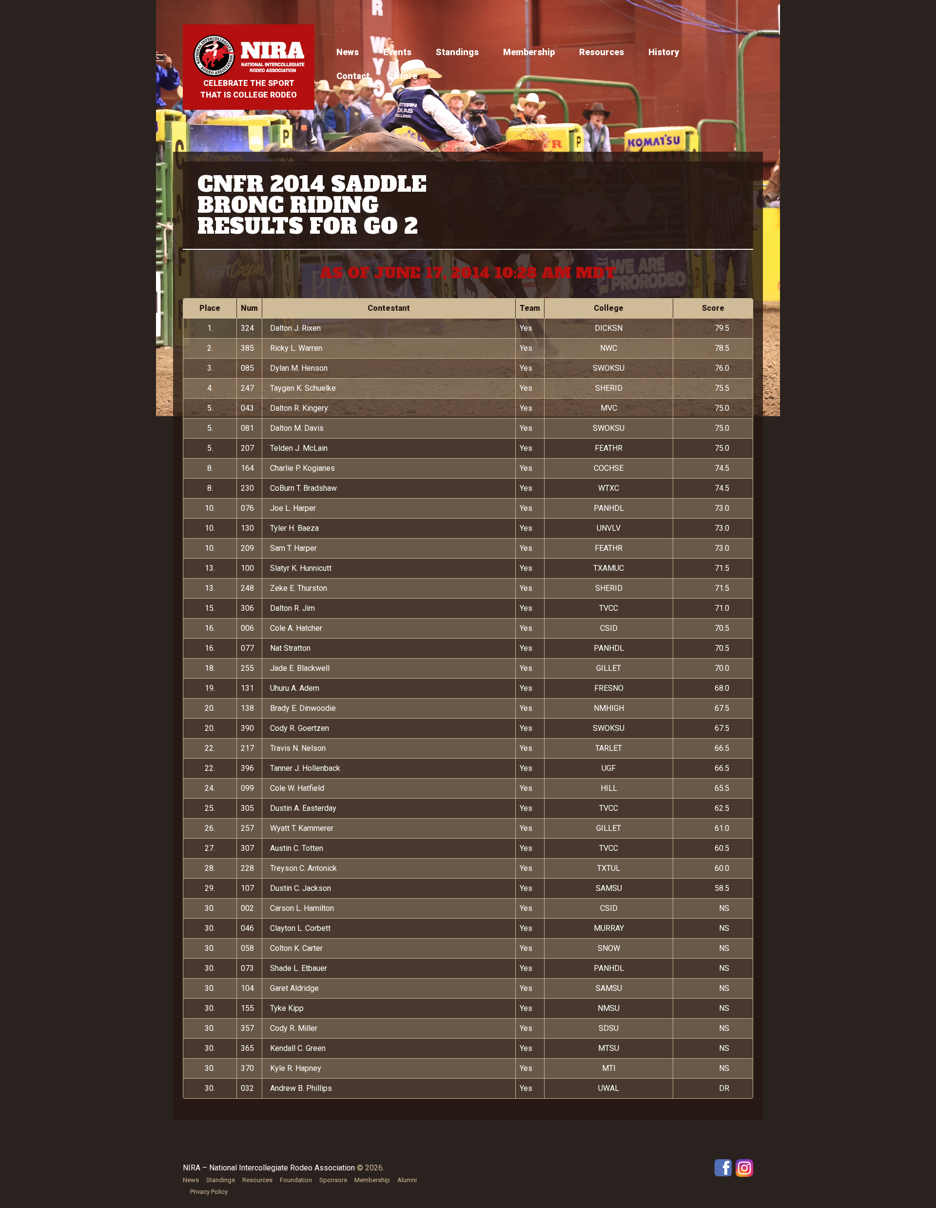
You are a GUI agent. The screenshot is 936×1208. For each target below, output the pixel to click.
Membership (529, 52)
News (347, 52)
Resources (601, 52)
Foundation (296, 1180)
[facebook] (723, 1167)
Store (405, 76)
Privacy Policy (209, 1191)
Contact (353, 76)
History (663, 52)
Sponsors (333, 1180)
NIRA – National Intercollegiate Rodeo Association (269, 1167)
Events (397, 52)
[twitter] (744, 1167)
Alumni (407, 1180)
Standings (457, 52)
